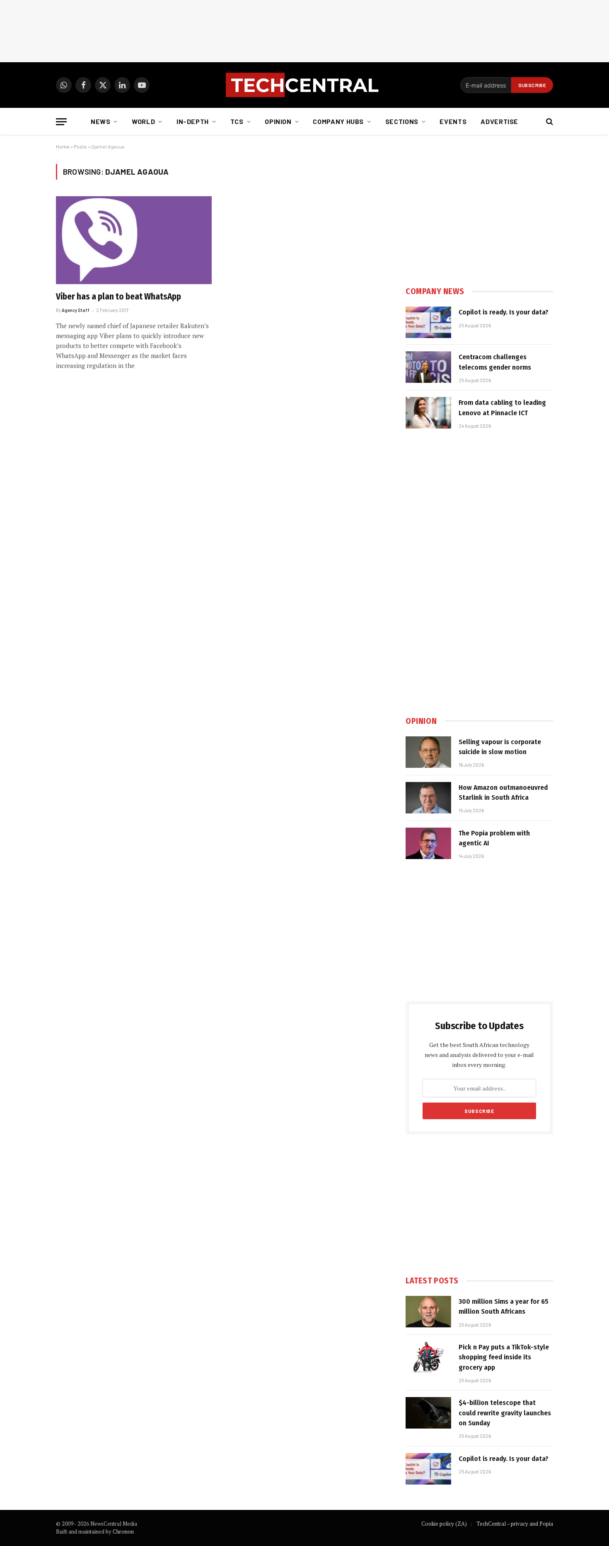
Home (63, 146)
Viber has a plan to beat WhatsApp (118, 296)
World (143, 121)
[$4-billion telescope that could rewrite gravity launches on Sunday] (428, 1413)
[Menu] (61, 121)
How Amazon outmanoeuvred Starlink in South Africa (503, 792)
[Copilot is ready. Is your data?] (428, 322)
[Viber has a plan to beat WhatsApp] (134, 240)
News (101, 121)
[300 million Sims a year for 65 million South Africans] (428, 1311)
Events (453, 121)
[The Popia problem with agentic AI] (428, 843)
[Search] (548, 121)
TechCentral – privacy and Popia (514, 1523)
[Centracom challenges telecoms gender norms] (428, 367)
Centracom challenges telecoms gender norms (495, 362)
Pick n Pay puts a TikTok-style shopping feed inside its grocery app (504, 1357)
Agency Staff (75, 310)
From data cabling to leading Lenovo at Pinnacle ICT (502, 407)
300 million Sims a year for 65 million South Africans (504, 1306)
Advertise (499, 121)
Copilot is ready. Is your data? (504, 312)
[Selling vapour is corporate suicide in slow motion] (428, 752)
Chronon (123, 1531)
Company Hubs (338, 121)
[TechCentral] (304, 85)
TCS (237, 121)
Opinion (278, 121)
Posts (80, 146)
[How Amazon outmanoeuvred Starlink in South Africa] (428, 797)
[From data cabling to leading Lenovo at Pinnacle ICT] (428, 412)
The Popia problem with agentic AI (494, 838)
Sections (401, 121)
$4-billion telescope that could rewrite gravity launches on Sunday (505, 1412)
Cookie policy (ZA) (444, 1523)
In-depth (192, 121)
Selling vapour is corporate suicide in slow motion (500, 747)
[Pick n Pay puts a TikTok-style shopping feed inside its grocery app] (428, 1357)
